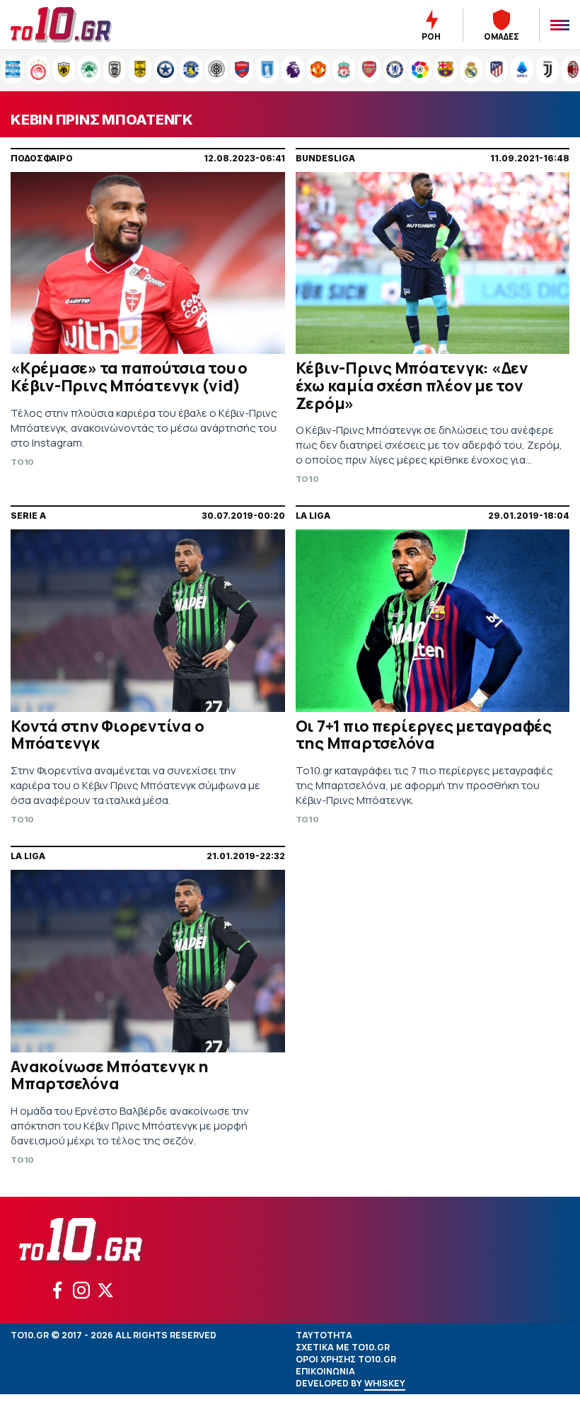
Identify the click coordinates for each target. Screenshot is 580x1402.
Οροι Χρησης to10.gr (346, 1359)
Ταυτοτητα (324, 1335)
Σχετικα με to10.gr (343, 1347)
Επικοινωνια (325, 1371)
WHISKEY (384, 1383)
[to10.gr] (78, 24)
